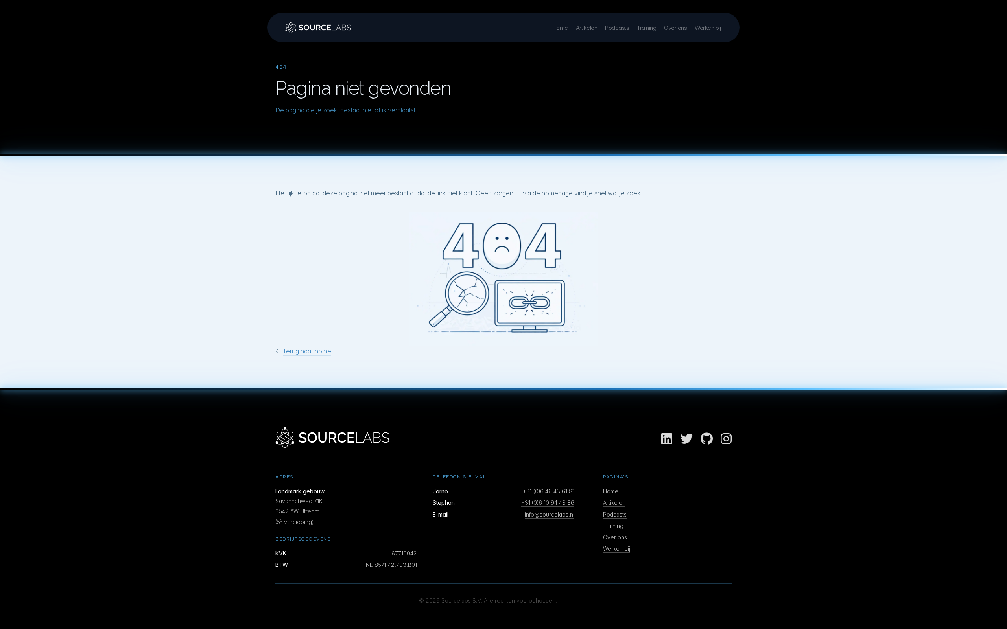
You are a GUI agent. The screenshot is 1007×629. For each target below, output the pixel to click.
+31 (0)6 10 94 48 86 (547, 502)
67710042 (404, 553)
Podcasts (617, 27)
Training (646, 27)
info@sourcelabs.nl (549, 514)
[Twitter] (686, 439)
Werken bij (708, 27)
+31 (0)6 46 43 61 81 (548, 491)
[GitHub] (707, 439)
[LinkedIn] (666, 439)
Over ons (675, 27)
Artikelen (587, 27)
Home (560, 27)
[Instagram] (726, 439)
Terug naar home (307, 351)
